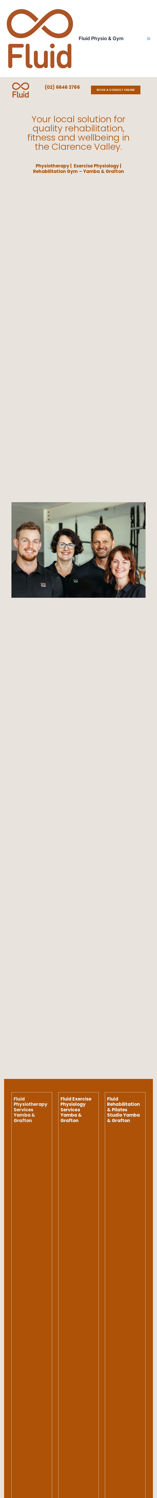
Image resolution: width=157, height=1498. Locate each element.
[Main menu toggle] (148, 38)
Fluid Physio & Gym (101, 38)
